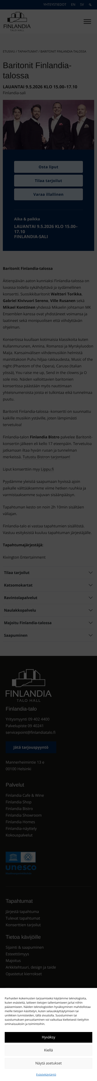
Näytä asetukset (48, 1063)
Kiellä (48, 1050)
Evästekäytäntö (46, 1074)
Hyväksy (48, 1037)
